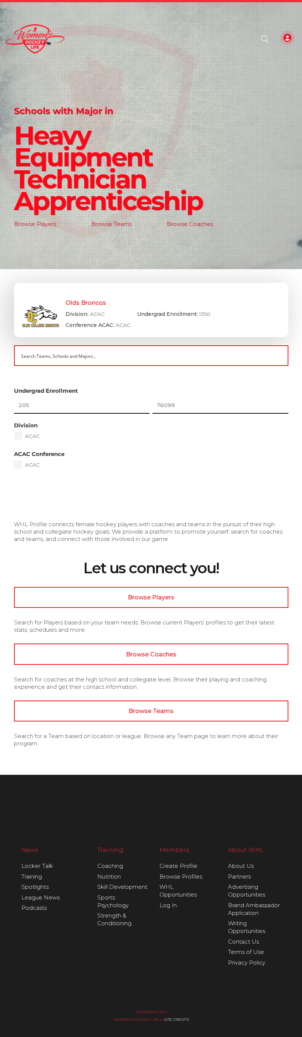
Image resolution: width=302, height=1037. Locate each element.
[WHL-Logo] (35, 39)
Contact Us (243, 941)
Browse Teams (111, 223)
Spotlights (35, 886)
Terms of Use (246, 951)
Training (31, 876)
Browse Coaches (189, 223)
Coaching (110, 865)
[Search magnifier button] (278, 355)
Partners (239, 876)
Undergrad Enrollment (46, 390)
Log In (168, 905)
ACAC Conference (39, 453)
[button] (265, 39)
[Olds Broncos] (151, 310)
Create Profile (178, 865)
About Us (241, 865)
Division (26, 425)
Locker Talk (37, 865)
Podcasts (34, 907)
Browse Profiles (180, 876)
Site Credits (176, 1019)
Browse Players (35, 223)
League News (40, 897)
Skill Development (122, 886)
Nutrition (109, 876)
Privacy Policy (246, 962)
